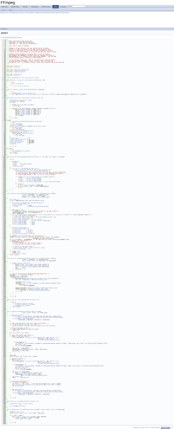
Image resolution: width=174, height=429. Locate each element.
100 (4, 157)
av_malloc (30, 283)
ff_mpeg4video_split (16, 409)
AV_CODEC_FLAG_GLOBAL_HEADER (37, 264)
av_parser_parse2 (15, 193)
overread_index (57, 317)
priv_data (15, 126)
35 (4, 80)
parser (14, 125)
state (33, 317)
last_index (16, 332)
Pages (67, 12)
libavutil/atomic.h (20, 70)
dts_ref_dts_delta (18, 141)
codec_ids (24, 109)
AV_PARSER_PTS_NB (27, 168)
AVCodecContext (45, 193)
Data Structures (6, 12)
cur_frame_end (47, 174)
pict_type (15, 131)
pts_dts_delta (16, 142)
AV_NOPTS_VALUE (26, 164)
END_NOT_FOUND (33, 329)
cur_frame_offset (40, 169)
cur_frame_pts (34, 179)
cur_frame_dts (32, 177)
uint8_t (24, 194)
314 (4, 409)
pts (16, 164)
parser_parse (27, 237)
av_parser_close (15, 299)
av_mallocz (16, 121)
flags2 (23, 265)
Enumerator (52, 12)
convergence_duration (19, 139)
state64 (18, 384)
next (21, 83)
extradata (21, 277)
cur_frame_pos (34, 180)
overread (18, 315)
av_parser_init (28, 97)
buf (34, 195)
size (19, 279)
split (26, 263)
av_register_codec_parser (19, 89)
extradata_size (42, 279)
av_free (12, 152)
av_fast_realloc (31, 337)
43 (4, 89)
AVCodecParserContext (14, 97)
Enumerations (44, 12)
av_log (17, 343)
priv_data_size (39, 126)
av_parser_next (23, 80)
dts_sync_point (17, 140)
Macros (58, 12)
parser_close (27, 303)
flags (18, 203)
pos (16, 165)
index (14, 199)
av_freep (15, 151)
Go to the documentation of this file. (11, 37)
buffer (17, 325)
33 (4, 77)
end (30, 413)
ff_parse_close (15, 401)
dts (16, 162)
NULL (37, 77)
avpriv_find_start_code (25, 416)
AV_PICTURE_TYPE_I (27, 131)
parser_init (22, 132)
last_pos (18, 232)
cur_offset (21, 169)
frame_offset (22, 171)
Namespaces (15, 12)
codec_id (39, 97)
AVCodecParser (16, 77)
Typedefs (37, 12)
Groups (63, 12)
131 (4, 193)
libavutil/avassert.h (21, 69)
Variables (31, 12)
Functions (25, 12)
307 (4, 401)
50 (4, 97)
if (10, 329)
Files (21, 12)
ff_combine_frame (15, 311)
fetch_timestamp (17, 129)
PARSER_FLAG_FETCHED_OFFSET (31, 203)
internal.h (17, 74)
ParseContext (26, 311)
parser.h (17, 75)
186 (4, 258)
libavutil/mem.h (19, 71)
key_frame (15, 138)
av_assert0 (13, 239)
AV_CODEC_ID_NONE (27, 105)
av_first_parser (28, 77)
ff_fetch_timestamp (16, 157)
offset (17, 166)
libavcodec (3, 28)
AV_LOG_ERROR (29, 343)
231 (4, 311)
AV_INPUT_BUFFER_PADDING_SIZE (33, 200)
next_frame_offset (40, 172)
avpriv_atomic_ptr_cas (35, 94)
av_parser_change (15, 258)
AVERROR (26, 285)
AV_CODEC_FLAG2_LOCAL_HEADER (37, 265)
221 (4, 299)
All (1, 12)
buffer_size (54, 337)
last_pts (18, 230)
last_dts (18, 231)
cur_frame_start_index (60, 214)
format (14, 144)
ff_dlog (15, 316)
